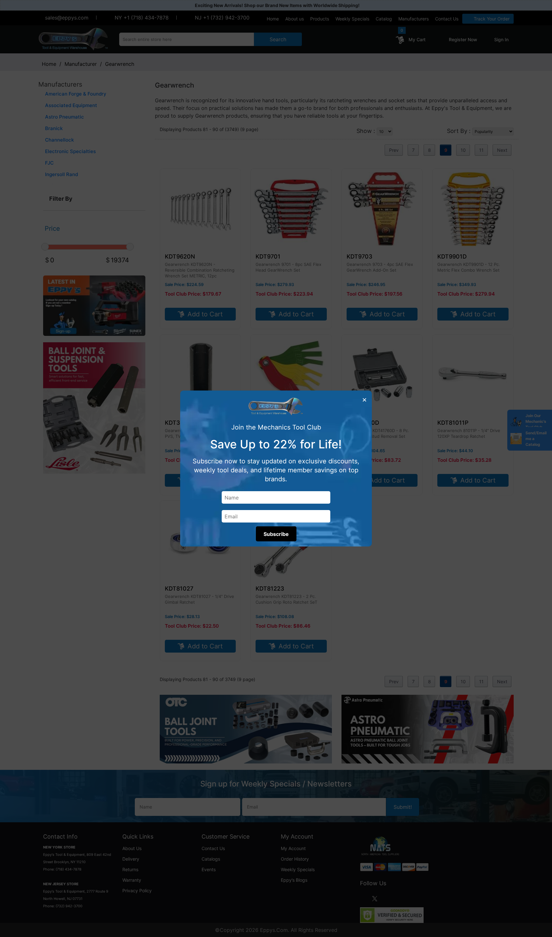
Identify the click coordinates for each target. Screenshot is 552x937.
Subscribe (276, 534)
